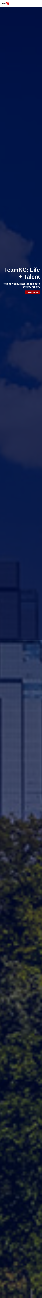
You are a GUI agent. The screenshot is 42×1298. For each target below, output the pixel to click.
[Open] (38, 3)
